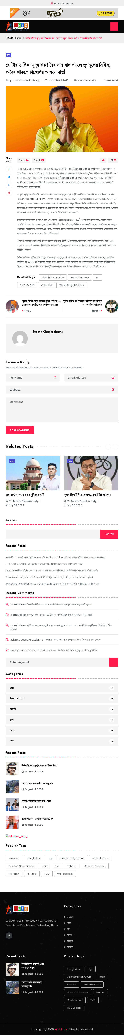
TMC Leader (74, 1007)
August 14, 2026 (34, 771)
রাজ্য (19, 38)
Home (9, 38)
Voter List (46, 285)
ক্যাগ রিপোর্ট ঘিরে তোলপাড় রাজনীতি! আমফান (29, 495)
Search (11, 520)
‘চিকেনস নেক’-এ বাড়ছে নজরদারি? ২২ (37, 819)
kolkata (71, 866)
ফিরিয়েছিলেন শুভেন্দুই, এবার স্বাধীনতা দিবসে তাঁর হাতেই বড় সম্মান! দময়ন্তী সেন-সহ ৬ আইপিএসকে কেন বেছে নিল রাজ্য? (56, 557)
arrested (14, 858)
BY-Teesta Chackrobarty (23, 501)
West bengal (65, 873)
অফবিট (13, 709)
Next (95, 311)
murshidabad (75, 1000)
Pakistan (14, 873)
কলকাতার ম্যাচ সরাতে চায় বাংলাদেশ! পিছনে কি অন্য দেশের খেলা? (73, 640)
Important (17, 698)
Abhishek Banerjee (53, 277)
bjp (51, 858)
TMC (47, 873)
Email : (37, 160)
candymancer (20, 650)
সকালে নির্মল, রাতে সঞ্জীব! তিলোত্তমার (37, 783)
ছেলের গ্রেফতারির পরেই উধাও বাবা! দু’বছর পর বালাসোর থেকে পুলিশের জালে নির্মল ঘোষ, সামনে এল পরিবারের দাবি (52, 570)
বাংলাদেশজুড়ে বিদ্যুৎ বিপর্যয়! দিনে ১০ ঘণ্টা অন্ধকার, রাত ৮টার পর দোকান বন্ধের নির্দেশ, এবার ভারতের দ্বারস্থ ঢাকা (52, 584)
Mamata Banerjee (95, 866)
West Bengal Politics (71, 285)
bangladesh (34, 858)
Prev (28, 311)
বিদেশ (69, 935)
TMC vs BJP (27, 285)
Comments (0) (87, 80)
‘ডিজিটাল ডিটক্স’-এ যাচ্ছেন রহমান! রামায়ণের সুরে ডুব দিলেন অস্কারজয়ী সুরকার (59, 604)
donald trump (100, 858)
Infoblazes (60, 1029)
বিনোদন (70, 947)
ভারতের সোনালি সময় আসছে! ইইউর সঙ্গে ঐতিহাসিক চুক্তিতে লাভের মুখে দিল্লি (65, 650)
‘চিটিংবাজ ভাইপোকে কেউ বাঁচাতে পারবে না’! (86, 495)
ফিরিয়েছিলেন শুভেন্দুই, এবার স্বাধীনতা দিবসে (39, 766)
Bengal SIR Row (80, 277)
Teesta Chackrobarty (48, 331)
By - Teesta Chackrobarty (24, 80)
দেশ (11, 741)
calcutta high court (72, 858)
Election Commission (21, 866)
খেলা (12, 720)
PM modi (31, 873)
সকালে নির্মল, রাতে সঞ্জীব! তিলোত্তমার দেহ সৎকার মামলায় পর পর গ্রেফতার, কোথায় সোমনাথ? (44, 564)
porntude (17, 604)
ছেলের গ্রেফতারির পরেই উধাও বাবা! (36, 801)
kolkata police (92, 984)
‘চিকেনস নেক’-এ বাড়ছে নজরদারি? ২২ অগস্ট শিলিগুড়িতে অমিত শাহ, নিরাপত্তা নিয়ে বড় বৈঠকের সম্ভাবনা (49, 577)
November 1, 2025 (58, 80)
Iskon (102, 976)
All (12, 688)
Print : (22, 160)
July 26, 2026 (16, 505)
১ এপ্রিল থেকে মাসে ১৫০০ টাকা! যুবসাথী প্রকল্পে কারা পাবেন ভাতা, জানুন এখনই (59, 615)
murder (100, 992)
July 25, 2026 (74, 505)
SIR (97, 277)
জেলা (12, 730)
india (44, 866)
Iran (57, 866)
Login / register (63, 3)
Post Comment (20, 430)
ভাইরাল (70, 941)
